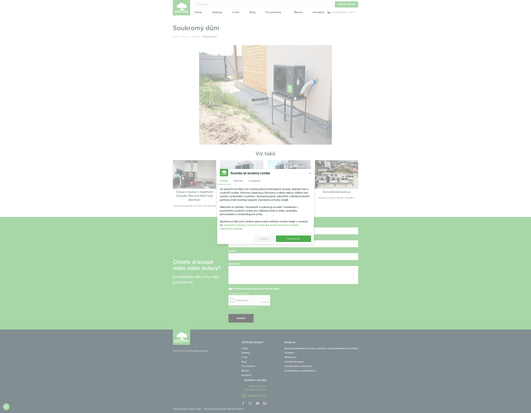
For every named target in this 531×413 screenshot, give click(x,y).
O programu (254, 181)
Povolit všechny (293, 239)
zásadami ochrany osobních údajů (244, 225)
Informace (238, 181)
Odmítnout (264, 239)
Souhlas (224, 181)
